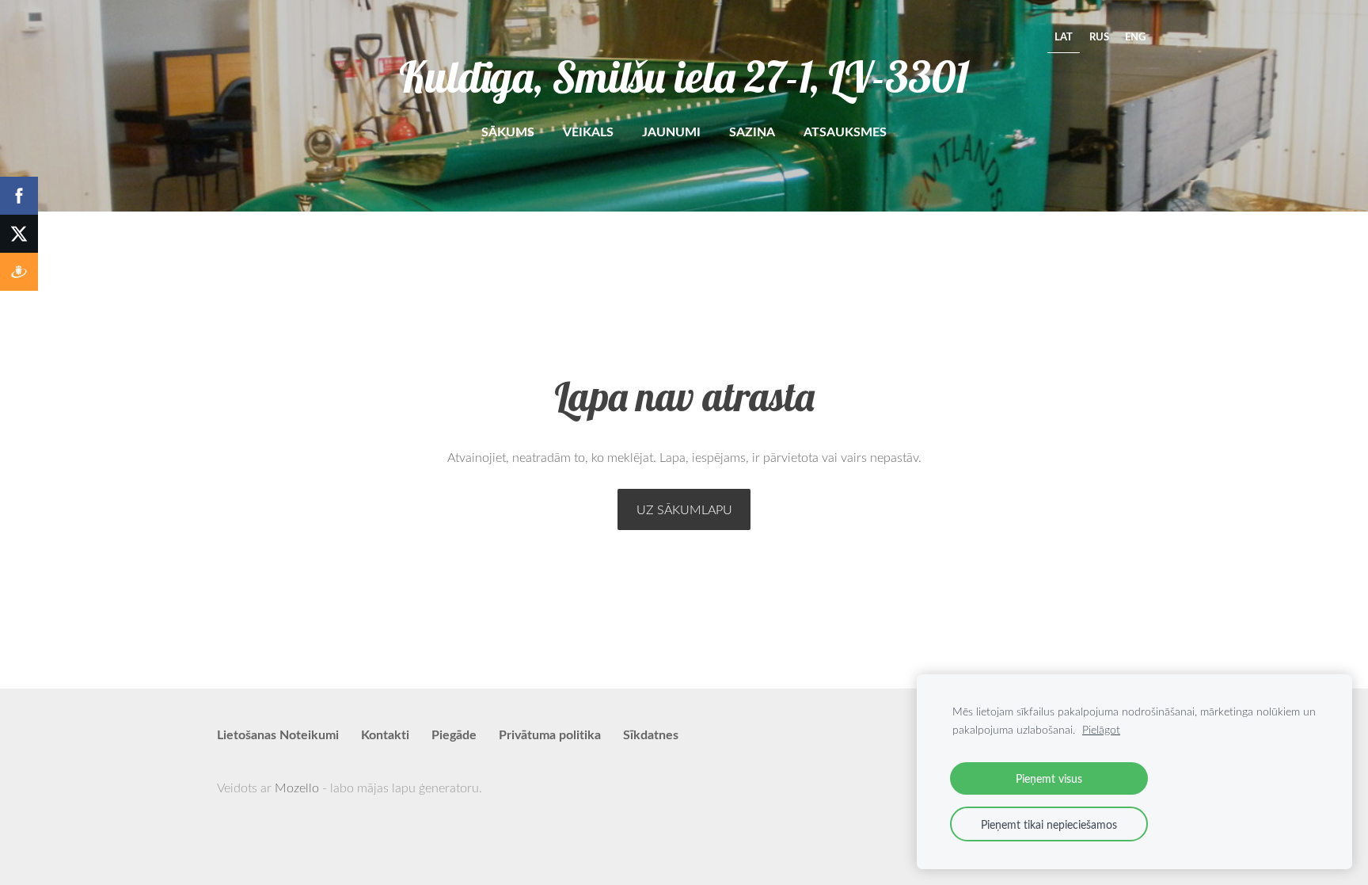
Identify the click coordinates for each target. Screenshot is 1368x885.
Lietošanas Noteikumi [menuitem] (278, 734)
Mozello (297, 787)
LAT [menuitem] (1063, 36)
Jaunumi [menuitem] (671, 131)
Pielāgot (1101, 729)
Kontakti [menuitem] (385, 734)
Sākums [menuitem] (507, 131)
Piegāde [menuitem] (454, 734)
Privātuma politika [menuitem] (550, 734)
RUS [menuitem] (1099, 36)
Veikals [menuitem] (588, 131)
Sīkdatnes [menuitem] (650, 734)
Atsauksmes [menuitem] (845, 131)
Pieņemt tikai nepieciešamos (1049, 824)
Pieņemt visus (1049, 778)
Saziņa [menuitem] (752, 131)
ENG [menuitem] (1135, 36)
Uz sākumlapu (684, 509)
